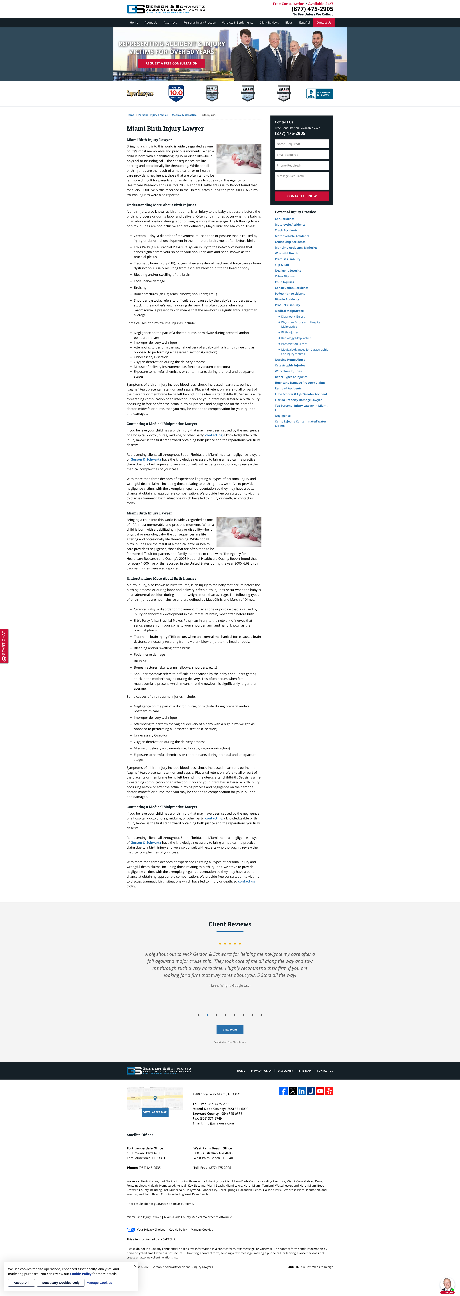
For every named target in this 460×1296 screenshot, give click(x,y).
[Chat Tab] (230, 648)
